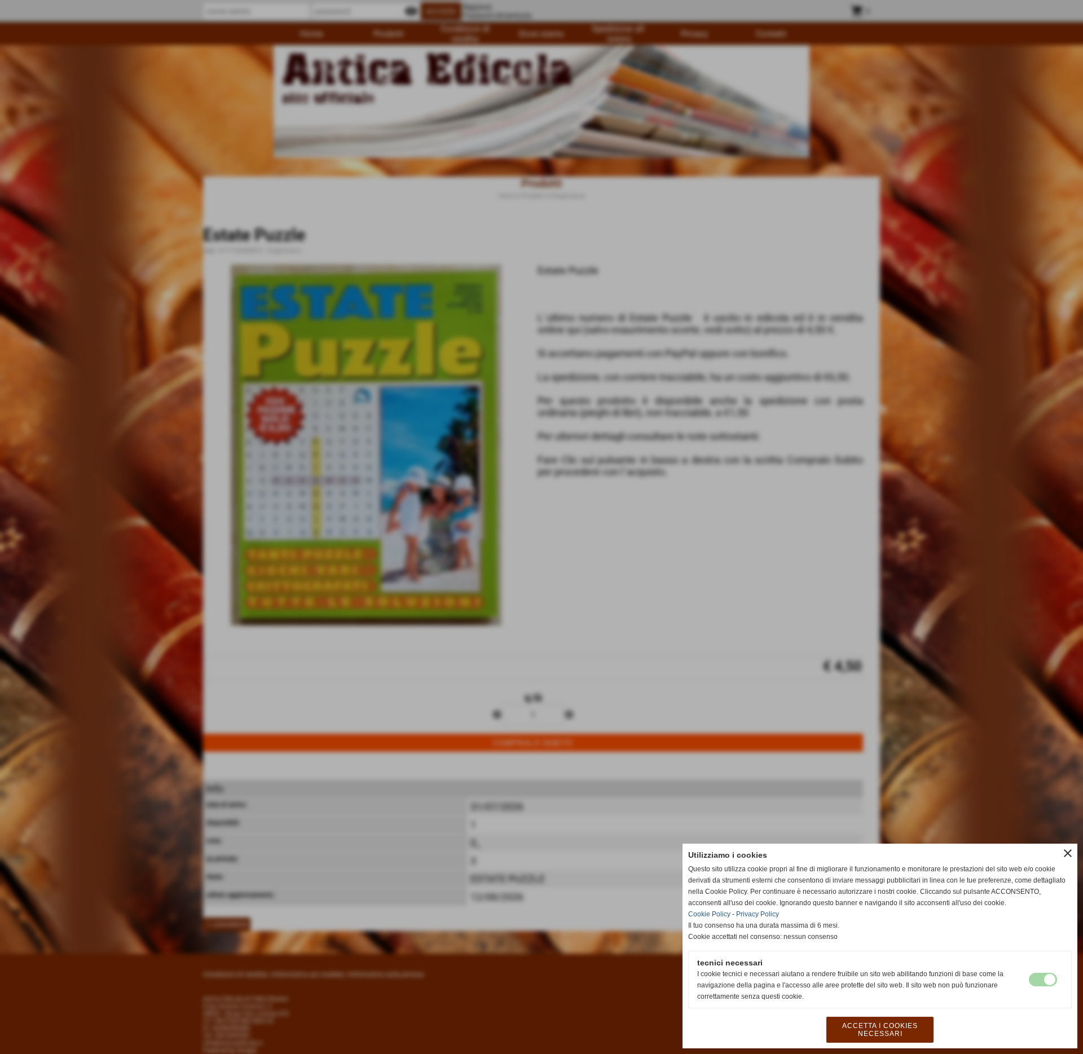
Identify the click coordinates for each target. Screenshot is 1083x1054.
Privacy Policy (757, 914)
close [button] (1068, 853)
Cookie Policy (709, 914)
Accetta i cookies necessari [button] (880, 1030)
